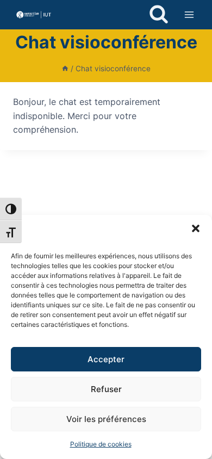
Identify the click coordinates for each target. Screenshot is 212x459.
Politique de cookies (101, 444)
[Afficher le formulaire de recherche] (158, 14)
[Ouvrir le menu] (189, 14)
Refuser (106, 389)
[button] (195, 228)
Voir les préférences (106, 419)
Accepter (106, 359)
